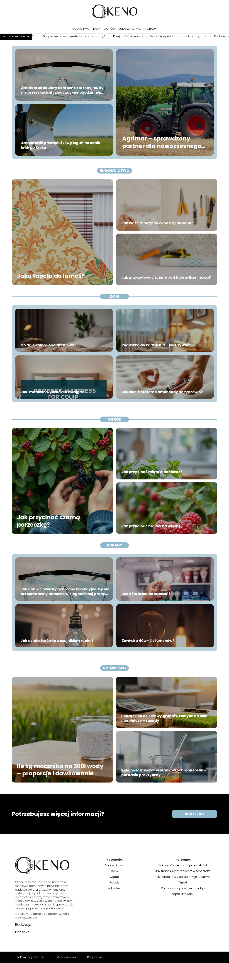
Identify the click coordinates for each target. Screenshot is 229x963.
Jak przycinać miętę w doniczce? (151, 471)
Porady (151, 29)
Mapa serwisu (66, 957)
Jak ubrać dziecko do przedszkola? (183, 865)
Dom (96, 29)
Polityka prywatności (31, 957)
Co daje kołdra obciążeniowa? (48, 345)
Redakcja (23, 924)
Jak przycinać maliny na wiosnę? (151, 526)
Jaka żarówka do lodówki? (146, 593)
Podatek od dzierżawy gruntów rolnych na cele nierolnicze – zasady (164, 718)
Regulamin (94, 957)
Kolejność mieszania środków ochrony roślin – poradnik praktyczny (85, 36)
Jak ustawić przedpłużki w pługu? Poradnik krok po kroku (60, 145)
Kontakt (22, 932)
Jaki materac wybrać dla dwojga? (52, 392)
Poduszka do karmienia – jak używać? (156, 345)
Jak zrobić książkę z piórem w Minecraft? (183, 871)
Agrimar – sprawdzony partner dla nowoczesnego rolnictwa (161, 142)
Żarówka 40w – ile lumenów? (148, 640)
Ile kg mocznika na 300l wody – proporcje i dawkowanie (60, 769)
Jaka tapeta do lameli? (51, 276)
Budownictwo (130, 29)
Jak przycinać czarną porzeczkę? (48, 520)
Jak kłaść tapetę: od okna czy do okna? (157, 223)
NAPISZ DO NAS (194, 814)
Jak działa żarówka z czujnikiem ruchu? (57, 640)
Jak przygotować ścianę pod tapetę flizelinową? (166, 277)
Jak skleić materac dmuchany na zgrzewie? (162, 392)
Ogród (109, 29)
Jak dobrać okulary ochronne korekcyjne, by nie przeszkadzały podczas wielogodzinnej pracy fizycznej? (62, 90)
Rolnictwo (81, 29)
